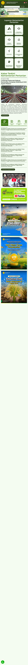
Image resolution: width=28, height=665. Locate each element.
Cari (22, 6)
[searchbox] (14, 7)
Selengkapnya (5, 115)
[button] (1, 13)
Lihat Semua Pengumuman (8, 169)
